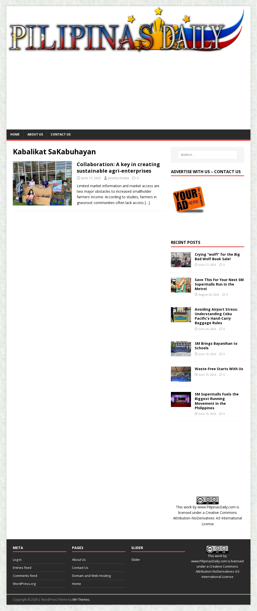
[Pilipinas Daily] (129, 51)
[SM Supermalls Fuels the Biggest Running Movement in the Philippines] (181, 404)
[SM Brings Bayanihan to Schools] (181, 353)
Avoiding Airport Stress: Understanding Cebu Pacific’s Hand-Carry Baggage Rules (216, 316)
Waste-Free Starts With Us (219, 368)
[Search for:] (208, 155)
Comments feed (25, 575)
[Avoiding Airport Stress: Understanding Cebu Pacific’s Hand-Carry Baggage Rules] (181, 319)
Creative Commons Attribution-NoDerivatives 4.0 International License (207, 518)
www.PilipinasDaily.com (217, 507)
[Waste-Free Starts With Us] (181, 378)
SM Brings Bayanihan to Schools (216, 345)
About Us (35, 134)
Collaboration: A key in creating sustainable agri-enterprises (118, 167)
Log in (17, 559)
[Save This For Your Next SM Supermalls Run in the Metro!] (181, 289)
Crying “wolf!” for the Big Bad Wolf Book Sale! (217, 256)
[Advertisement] (129, 92)
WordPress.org (24, 583)
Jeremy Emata (118, 178)
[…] (147, 202)
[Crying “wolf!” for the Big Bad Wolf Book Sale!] (181, 264)
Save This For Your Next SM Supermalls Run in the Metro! (219, 284)
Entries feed (22, 567)
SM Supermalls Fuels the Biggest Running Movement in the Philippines (217, 401)
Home (15, 134)
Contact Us (61, 134)
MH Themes (81, 599)
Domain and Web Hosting (91, 575)
